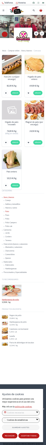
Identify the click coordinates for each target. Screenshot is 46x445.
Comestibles (10, 254)
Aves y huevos (26, 51)
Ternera (8, 240)
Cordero (8, 237)
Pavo (7, 215)
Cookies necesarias (15, 413)
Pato (7, 211)
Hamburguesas (11, 269)
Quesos (8, 258)
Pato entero (12, 172)
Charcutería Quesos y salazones (16, 244)
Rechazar (10, 436)
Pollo (7, 219)
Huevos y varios (11, 208)
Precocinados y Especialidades (15, 272)
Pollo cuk (8, 226)
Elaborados (8, 262)
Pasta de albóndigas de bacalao (21, 343)
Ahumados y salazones (13, 247)
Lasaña (12, 336)
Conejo (8, 200)
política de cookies (23, 407)
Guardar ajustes (20, 427)
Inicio (4, 51)
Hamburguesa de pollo (10, 300)
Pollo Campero (11, 223)
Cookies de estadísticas (17, 420)
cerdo (7, 233)
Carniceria (7, 230)
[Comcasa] (23, 37)
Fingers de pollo (15, 315)
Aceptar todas (29, 436)
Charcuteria (9, 251)
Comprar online (14, 51)
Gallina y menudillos (12, 204)
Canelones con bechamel (18, 329)
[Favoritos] (6, 93)
